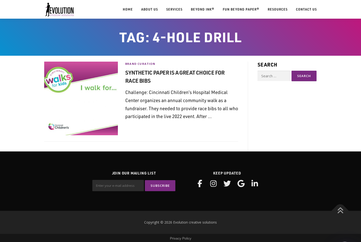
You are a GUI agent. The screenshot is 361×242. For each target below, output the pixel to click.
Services (174, 9)
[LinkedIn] (254, 183)
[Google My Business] (241, 183)
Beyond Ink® (202, 9)
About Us (149, 9)
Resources (278, 9)
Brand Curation (140, 64)
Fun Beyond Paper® (241, 9)
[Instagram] (213, 183)
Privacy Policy (180, 238)
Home (128, 9)
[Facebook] (199, 183)
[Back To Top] (340, 211)
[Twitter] (227, 183)
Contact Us (306, 9)
